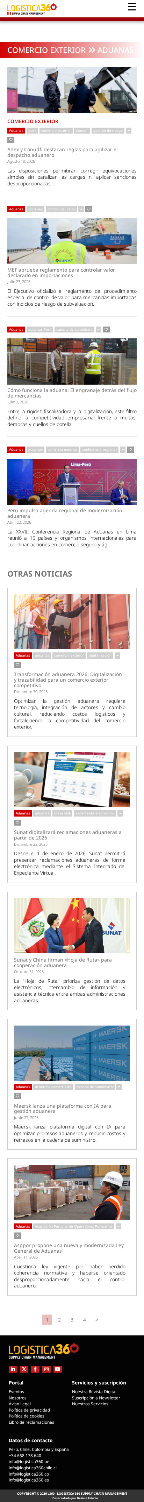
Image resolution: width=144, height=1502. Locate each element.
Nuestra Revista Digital (94, 1392)
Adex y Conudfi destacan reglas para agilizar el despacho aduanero (62, 152)
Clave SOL (62, 813)
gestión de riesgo (108, 130)
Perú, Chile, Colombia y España (39, 1449)
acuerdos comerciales (53, 1086)
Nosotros (18, 1398)
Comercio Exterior (46, 50)
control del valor (61, 209)
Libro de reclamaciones (31, 1422)
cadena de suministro (74, 329)
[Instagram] (46, 1369)
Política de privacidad (29, 1410)
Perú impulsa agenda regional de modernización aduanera (64, 513)
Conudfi (82, 130)
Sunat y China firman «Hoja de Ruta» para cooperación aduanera (63, 962)
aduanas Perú (39, 329)
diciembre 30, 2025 (31, 691)
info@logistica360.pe (29, 1461)
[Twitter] (24, 1369)
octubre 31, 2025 (29, 971)
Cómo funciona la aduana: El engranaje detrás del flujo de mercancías (72, 392)
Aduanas (16, 130)
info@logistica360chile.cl (33, 1468)
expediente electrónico (94, 813)
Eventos (16, 1392)
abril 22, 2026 (19, 522)
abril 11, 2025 (26, 1257)
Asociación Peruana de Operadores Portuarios (74, 1226)
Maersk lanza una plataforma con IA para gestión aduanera (62, 1108)
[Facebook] (35, 1369)
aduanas (35, 209)
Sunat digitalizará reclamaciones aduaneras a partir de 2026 (68, 834)
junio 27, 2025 (26, 1117)
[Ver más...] (128, 131)
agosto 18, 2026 (21, 161)
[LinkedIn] (13, 1369)
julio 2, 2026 (17, 401)
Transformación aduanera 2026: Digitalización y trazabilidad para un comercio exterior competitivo (68, 680)
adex (32, 130)
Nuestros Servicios (90, 1404)
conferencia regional (99, 449)
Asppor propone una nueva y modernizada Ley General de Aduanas (69, 1248)
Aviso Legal (20, 1404)
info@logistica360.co (29, 1474)
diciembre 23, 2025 (31, 844)
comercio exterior (56, 130)
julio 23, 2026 (18, 281)
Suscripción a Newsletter (96, 1398)
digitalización (100, 655)
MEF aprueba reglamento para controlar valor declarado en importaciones (61, 272)
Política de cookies (26, 1416)
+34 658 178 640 (25, 1456)
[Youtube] (58, 1369)
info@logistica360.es (29, 1480)
